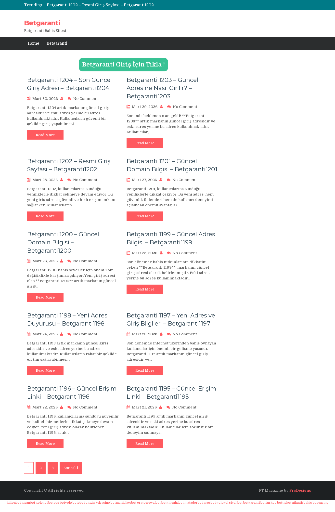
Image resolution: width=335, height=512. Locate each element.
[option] (121, 5)
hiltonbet (14, 502)
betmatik (118, 502)
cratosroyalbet (149, 502)
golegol (42, 502)
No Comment (85, 98)
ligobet (130, 502)
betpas (53, 502)
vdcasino (103, 502)
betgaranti (251, 502)
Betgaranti (42, 23)
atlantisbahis (302, 502)
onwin (90, 502)
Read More (45, 135)
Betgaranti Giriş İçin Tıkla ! (123, 64)
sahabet (177, 502)
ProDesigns (300, 490)
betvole (66, 502)
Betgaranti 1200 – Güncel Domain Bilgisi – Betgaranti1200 (63, 242)
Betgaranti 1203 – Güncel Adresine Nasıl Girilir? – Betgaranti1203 (162, 88)
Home (33, 43)
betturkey (268, 502)
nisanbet (28, 502)
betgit (166, 502)
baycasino (320, 502)
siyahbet (236, 502)
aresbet (210, 502)
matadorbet (193, 502)
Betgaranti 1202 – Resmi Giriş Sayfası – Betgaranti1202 (100, 5)
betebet (79, 502)
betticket (284, 502)
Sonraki (71, 468)
